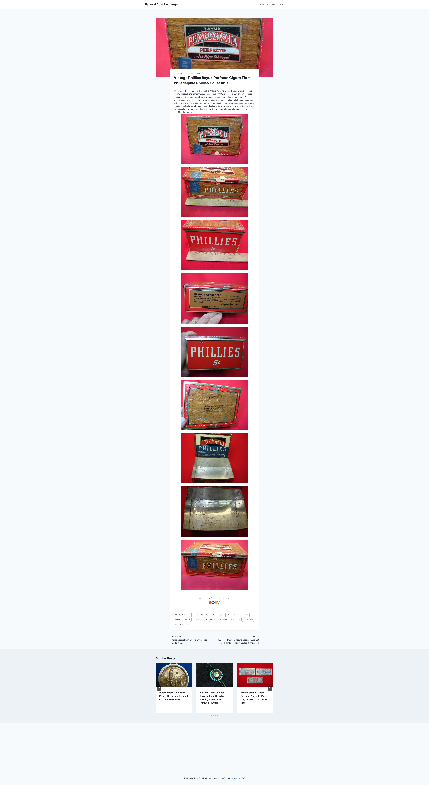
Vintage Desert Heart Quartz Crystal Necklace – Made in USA (191, 639)
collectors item (218, 615)
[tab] (210, 715)
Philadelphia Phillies (199, 619)
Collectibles (179, 73)
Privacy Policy (276, 4)
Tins (187, 73)
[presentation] (174, 675)
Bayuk (195, 615)
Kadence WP (239, 778)
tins (239, 619)
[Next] (270, 688)
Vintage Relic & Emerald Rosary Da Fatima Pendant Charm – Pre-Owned (173, 696)
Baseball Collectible (182, 615)
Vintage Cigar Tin (181, 624)
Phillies (213, 619)
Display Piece (232, 615)
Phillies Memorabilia (226, 619)
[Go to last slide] (159, 688)
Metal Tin (245, 615)
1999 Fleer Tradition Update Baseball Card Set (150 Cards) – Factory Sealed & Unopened (238, 639)
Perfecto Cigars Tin (182, 619)
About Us (264, 4)
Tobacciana (195, 73)
